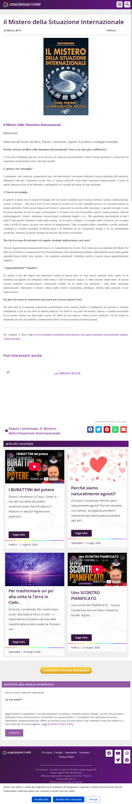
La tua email (14, 699)
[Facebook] (109, 753)
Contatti (58, 752)
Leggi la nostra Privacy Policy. (57, 724)
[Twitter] (118, 760)
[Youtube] (118, 753)
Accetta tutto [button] (41, 799)
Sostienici (84, 752)
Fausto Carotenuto (23, 429)
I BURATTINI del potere (31, 489)
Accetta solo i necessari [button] (68, 799)
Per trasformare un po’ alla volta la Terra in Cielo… (31, 596)
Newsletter (71, 752)
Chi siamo (47, 752)
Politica (111, 30)
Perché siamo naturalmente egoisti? (93, 490)
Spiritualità (77, 543)
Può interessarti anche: (23, 355)
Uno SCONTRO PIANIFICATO (85, 595)
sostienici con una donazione (66, 670)
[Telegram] (126, 760)
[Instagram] (126, 753)
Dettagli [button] (93, 799)
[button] (120, 4)
